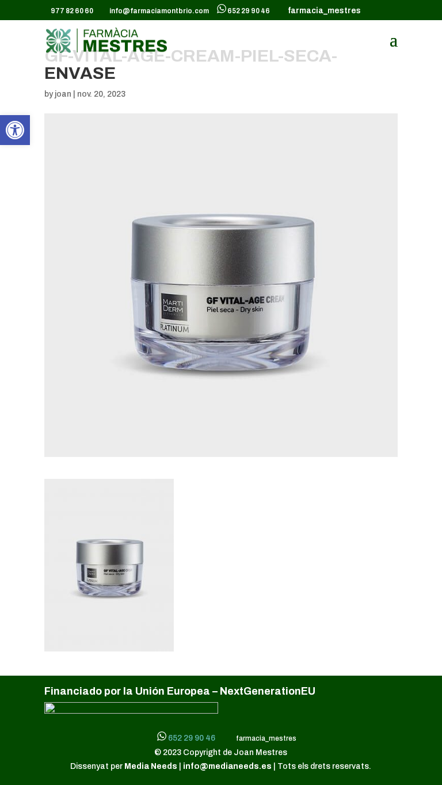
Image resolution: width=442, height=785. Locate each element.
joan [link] (63, 94)
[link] (15, 130)
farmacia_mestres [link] (322, 11)
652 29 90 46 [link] (248, 11)
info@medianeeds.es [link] (227, 766)
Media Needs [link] (151, 766)
